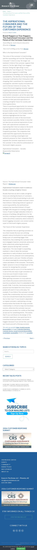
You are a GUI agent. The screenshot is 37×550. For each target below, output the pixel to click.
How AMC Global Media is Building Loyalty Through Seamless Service (16, 385)
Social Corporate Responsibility (23, 331)
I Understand (21, 548)
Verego (13, 45)
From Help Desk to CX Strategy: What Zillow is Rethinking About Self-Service (18, 380)
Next (32, 338)
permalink (30, 333)
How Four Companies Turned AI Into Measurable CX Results (16, 389)
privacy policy (24, 543)
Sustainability (14, 333)
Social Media (6, 333)
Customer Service (8, 331)
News (8, 11)
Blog (4, 11)
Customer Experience (23, 329)
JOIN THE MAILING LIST (18, 517)
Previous (6, 338)
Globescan (12, 184)
